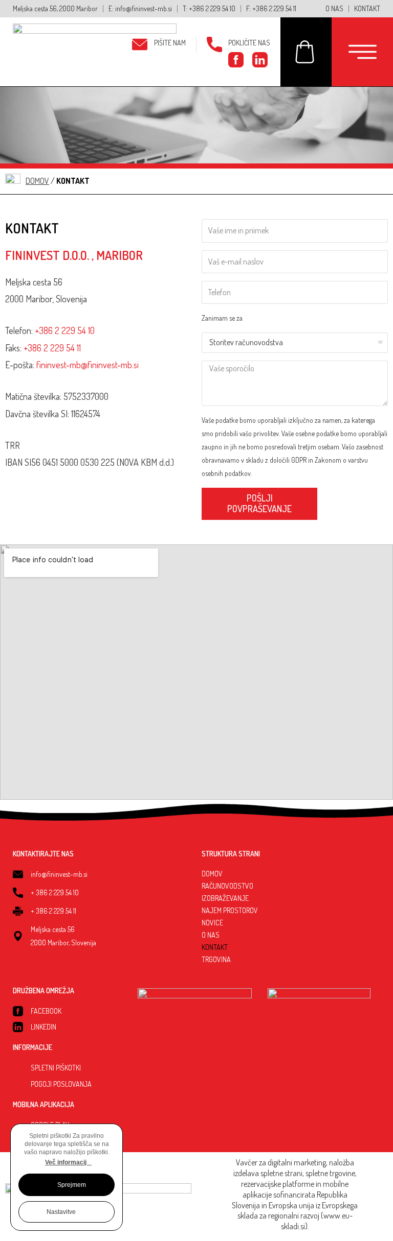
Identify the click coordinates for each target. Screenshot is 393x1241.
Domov (37, 181)
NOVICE (212, 922)
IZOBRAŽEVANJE (225, 898)
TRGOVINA (216, 959)
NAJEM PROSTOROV (230, 910)
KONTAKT (215, 947)
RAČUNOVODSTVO (227, 885)
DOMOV (212, 873)
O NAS (211, 934)
